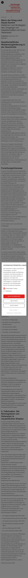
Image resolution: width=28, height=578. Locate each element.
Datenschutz (17, 313)
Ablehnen (14, 301)
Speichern (14, 305)
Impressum (10, 313)
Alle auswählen (14, 296)
